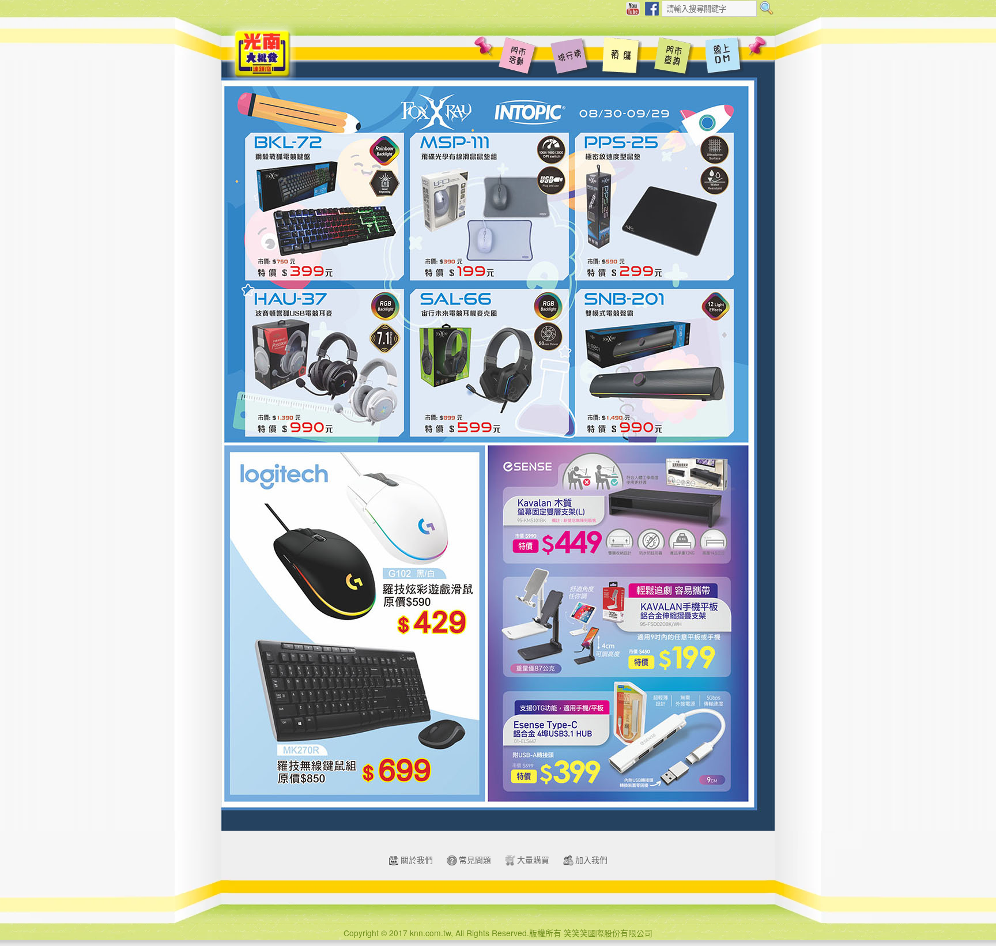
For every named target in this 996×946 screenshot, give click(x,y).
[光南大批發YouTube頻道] (633, 7)
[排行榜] (570, 57)
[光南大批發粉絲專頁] (652, 7)
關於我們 (417, 859)
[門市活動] (518, 57)
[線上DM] (725, 57)
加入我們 (591, 859)
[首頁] (261, 52)
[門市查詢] (674, 57)
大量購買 (533, 859)
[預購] (622, 57)
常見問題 (475, 859)
